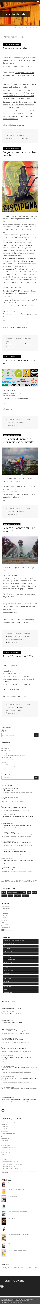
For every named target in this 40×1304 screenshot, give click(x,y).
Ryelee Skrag (5, 1040)
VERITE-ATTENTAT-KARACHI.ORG (10, 1168)
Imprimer (21, 136)
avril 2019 (4, 920)
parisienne (22, 640)
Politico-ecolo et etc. (9, 970)
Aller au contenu (6, 1)
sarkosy (34, 892)
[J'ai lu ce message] (38, 1299)
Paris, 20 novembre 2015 (18, 656)
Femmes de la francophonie (8, 1147)
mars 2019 (4, 922)
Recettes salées (8, 973)
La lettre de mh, (14, 14)
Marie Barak (5, 1089)
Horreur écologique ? (7, 1159)
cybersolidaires (5, 1145)
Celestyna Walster (7, 1031)
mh (13, 139)
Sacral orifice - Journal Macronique (24, 1099)
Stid (2, 1048)
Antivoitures (4, 1131)
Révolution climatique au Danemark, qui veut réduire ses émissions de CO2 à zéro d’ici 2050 (19, 104)
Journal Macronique (9, 959)
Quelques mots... (7, 790)
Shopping (6, 981)
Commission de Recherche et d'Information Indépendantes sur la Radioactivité (19, 1171)
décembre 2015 (34, 28)
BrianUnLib (5, 1022)
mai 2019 (4, 918)
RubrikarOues (8, 978)
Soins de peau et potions (10, 984)
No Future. (5, 799)
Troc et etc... (7, 989)
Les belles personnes (9, 965)
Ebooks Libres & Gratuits (8, 1133)
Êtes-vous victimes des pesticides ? (10, 1166)
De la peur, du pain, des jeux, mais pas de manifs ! (19, 441)
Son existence (5, 748)
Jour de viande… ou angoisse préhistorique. (13, 755)
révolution (22, 892)
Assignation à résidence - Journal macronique (17, 816)
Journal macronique (8, 1078)
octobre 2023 (4, 911)
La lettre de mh (27, 634)
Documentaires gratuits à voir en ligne (11, 1164)
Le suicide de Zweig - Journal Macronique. (16, 825)
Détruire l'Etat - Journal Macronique (13, 807)
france (3, 892)
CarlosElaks (5, 1013)
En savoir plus (23, 1302)
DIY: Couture (7, 954)
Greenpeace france (6, 1138)
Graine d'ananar (5, 750)
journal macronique (12, 892)
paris (10, 139)
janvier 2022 (4, 913)
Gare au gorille (5, 753)
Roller (28, 892)
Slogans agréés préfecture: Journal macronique (17, 869)
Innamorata (4, 1126)
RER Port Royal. (22, 622)
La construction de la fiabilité (9, 767)
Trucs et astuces (8, 992)
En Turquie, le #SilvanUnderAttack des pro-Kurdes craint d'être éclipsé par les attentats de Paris (18, 95)
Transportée (4, 764)
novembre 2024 (5, 908)
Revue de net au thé (15, 48)
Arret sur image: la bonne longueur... (16, 327)
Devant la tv (7, 948)
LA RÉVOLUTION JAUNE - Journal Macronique (17, 860)
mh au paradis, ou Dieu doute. (9, 760)
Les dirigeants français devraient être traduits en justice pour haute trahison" (18, 75)
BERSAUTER (5, 1068)
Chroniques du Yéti (6, 1152)
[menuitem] (13, 28)
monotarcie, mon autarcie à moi (10, 1161)
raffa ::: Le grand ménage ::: (8, 1122)
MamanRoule (7, 967)
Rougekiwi (4, 1124)
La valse (3, 762)
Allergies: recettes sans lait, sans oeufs (14, 940)
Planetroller (4, 1129)
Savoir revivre (5, 1143)
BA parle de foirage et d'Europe (22, 66)
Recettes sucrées (8, 976)
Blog (5, 946)
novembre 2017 (5, 927)
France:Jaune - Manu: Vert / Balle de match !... (16, 842)
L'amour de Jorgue (6, 746)
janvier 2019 (4, 925)
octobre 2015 (12, 28)
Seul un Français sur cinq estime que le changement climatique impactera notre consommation (19, 116)
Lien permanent (23, 139)
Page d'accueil (23, 28)
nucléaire (4, 896)
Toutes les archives (10, 930)
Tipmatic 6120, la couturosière (17, 1048)
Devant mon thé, (17, 133)
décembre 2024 (5, 906)
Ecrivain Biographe (9, 957)
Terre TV (3, 1154)
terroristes (15, 640)
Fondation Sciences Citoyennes (9, 1157)
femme (10, 896)
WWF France (4, 1140)
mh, (2, 1057)
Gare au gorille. (17, 1013)
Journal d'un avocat (6, 1136)
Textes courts (7, 986)
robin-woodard (5, 1150)
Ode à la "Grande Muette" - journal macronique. (17, 834)
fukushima (17, 896)
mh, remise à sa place (7, 757)
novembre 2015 (13, 710)
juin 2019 (4, 915)
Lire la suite (4, 1269)
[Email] (2, 1110)
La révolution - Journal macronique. (13, 851)
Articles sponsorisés (9, 943)
